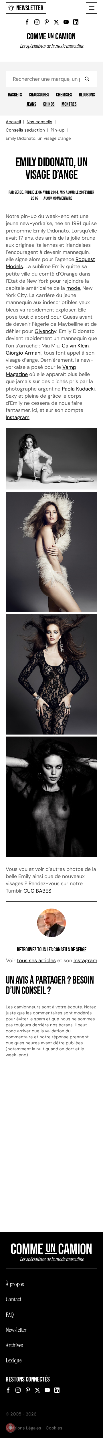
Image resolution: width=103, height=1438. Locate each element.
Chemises (64, 95)
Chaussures (39, 95)
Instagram (17, 417)
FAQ (10, 1315)
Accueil (13, 122)
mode (73, 288)
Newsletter (29, 8)
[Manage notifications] (10, 1427)
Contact (13, 1299)
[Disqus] (51, 1147)
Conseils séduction (25, 130)
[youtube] (66, 22)
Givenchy (45, 331)
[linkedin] (75, 22)
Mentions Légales (23, 1428)
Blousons (87, 95)
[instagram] (36, 22)
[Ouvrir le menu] (91, 8)
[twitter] (56, 22)
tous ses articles (36, 960)
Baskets (15, 95)
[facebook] (27, 22)
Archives (14, 1345)
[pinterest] (46, 22)
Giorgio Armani (23, 352)
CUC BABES (37, 890)
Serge (81, 949)
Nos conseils (39, 122)
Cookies (54, 1428)
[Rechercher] (87, 79)
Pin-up (57, 130)
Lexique (13, 1360)
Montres (69, 104)
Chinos (49, 104)
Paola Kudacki (78, 388)
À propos (15, 1284)
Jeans (31, 104)
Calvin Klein (75, 345)
